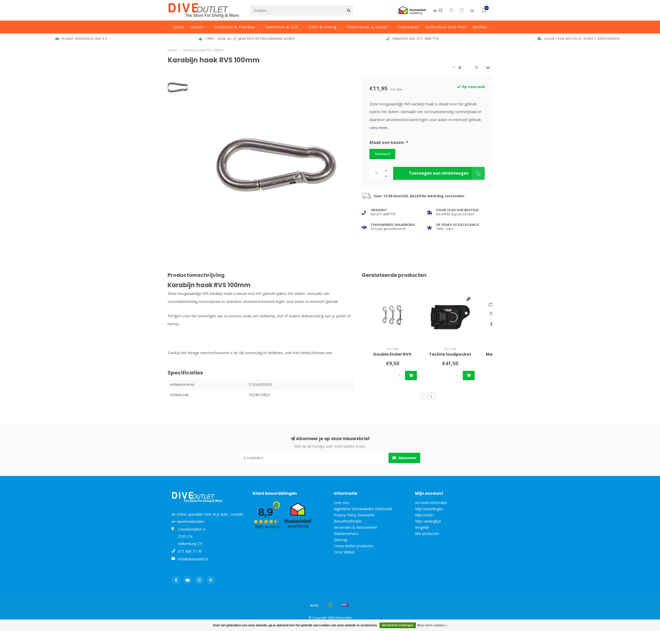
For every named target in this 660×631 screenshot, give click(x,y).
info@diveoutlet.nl (193, 559)
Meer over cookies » (432, 625)
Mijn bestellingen (429, 508)
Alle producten (427, 533)
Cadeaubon (408, 26)
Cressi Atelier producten (354, 545)
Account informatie (431, 502)
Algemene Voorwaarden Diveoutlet (363, 508)
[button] (422, 396)
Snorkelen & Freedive (234, 26)
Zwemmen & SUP (282, 26)
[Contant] (330, 605)
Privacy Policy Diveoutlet (354, 515)
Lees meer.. (379, 127)
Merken (480, 26)
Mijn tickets (424, 515)
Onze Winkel (344, 552)
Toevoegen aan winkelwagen (439, 173)
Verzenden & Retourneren (355, 527)
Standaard (382, 154)
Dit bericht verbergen (397, 625)
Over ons (341, 502)
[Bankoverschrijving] (314, 605)
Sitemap (341, 539)
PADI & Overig (322, 26)
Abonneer (406, 457)
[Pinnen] (345, 605)
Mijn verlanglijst (428, 521)
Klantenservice (346, 533)
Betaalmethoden (348, 521)
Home (178, 26)
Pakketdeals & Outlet (367, 26)
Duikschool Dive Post (445, 26)
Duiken (197, 26)
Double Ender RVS (392, 354)
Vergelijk (422, 527)
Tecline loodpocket (450, 354)
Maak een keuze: (388, 142)
